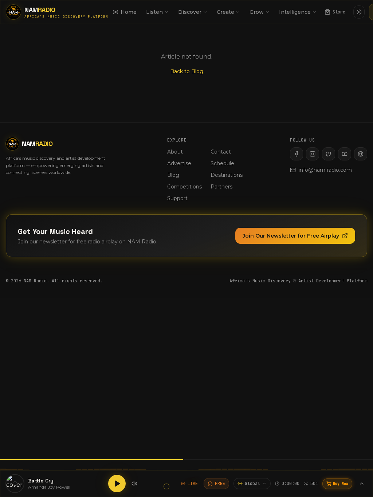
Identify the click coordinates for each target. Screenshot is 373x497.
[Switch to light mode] (359, 12)
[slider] (166, 486)
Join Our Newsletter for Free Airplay (291, 235)
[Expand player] (362, 483)
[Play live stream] (117, 483)
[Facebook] (296, 153)
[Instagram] (312, 153)
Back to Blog (186, 71)
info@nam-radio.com (325, 170)
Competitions (184, 186)
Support (177, 198)
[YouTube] (344, 153)
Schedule (222, 163)
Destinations (227, 175)
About (175, 151)
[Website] (360, 153)
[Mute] (134, 483)
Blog (173, 175)
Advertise (179, 163)
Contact (221, 151)
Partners (221, 186)
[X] (328, 153)
